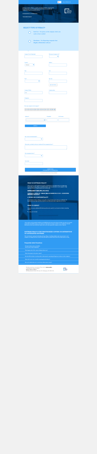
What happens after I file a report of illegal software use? (36, 250)
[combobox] (54, 56)
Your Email (27, 161)
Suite (25, 70)
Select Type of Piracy (34, 28)
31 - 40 (41, 109)
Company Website (27, 90)
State (25, 78)
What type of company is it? (54, 54)
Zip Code (50, 78)
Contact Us (68, 2)
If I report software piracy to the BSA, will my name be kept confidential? (32, 246)
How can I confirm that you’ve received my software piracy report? (38, 262)
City (49, 70)
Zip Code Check (53, 84)
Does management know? (29, 153)
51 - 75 (48, 109)
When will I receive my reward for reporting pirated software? (37, 259)
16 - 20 (35, 109)
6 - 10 (28, 109)
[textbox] (54, 55)
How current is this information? (31, 136)
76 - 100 (51, 109)
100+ (55, 109)
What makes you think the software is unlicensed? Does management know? (39, 144)
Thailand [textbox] (27, 64)
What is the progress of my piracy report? (33, 253)
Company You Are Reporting (29, 54)
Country (26, 62)
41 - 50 (44, 109)
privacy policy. (49, 267)
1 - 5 (25, 109)
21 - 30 (38, 109)
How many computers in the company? (31, 105)
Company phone (52, 90)
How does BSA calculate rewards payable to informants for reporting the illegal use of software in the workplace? (47, 256)
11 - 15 (31, 109)
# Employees (26, 98)
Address (50, 62)
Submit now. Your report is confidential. (50, 170)
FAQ (63, 2)
